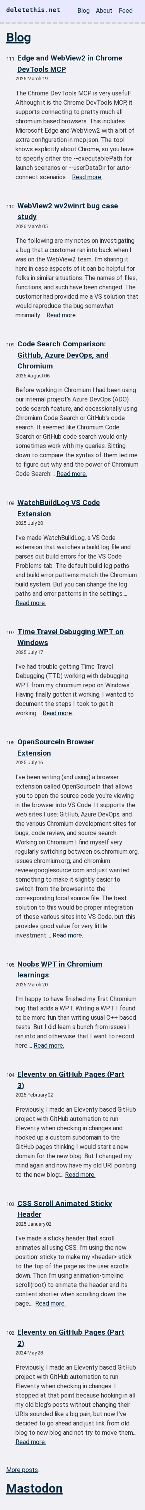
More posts (22, 1470)
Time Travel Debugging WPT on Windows (70, 637)
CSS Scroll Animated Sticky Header (64, 1209)
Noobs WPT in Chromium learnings (59, 970)
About (104, 10)
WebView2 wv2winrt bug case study (67, 211)
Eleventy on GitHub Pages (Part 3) (71, 1080)
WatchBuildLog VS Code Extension (58, 508)
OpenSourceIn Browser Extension (55, 747)
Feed (126, 10)
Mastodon (34, 1488)
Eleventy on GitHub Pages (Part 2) (71, 1338)
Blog (83, 10)
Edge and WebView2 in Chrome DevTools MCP (69, 64)
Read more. (87, 177)
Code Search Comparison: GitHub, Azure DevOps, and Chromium (63, 354)
